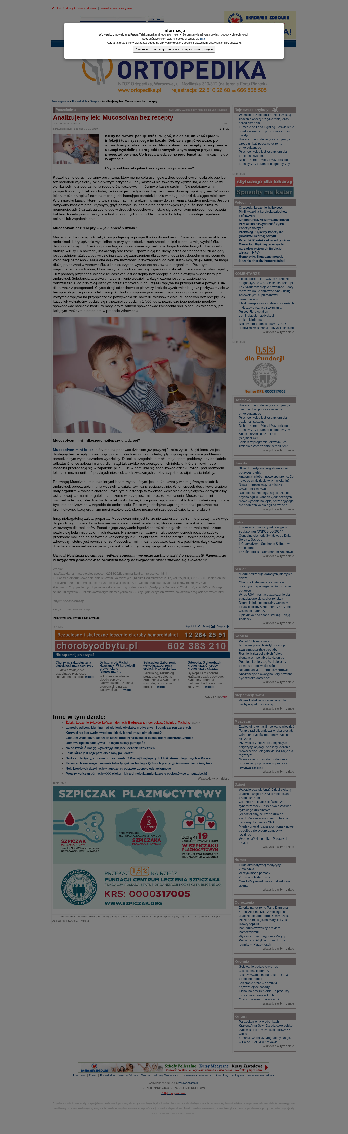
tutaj (202, 38)
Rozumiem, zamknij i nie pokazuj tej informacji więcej (174, 49)
